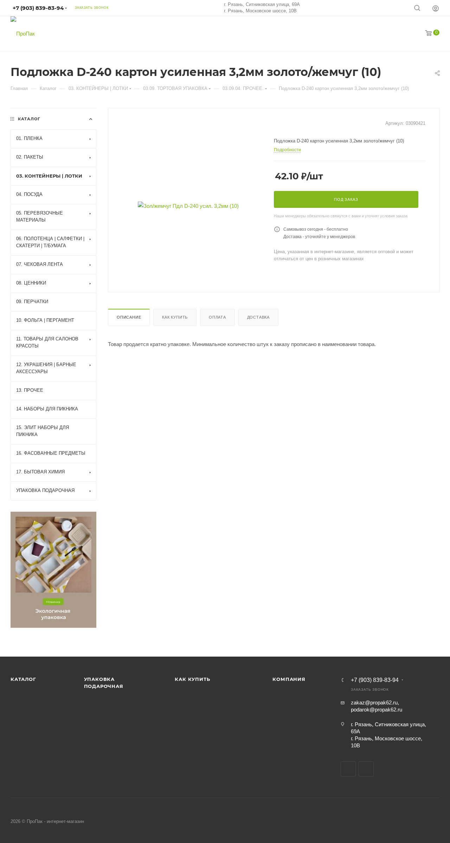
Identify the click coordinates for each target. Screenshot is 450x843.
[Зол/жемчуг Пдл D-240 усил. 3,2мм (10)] (188, 206)
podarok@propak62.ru (376, 710)
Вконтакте (348, 769)
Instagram (366, 769)
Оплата (217, 317)
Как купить (175, 317)
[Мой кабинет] (435, 8)
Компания (288, 679)
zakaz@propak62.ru (374, 702)
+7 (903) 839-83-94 (375, 680)
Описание (129, 317)
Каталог (23, 679)
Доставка (258, 317)
